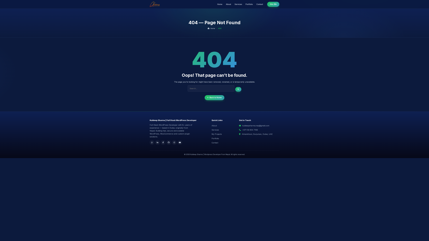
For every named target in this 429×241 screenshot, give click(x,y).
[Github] (168, 142)
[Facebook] (163, 142)
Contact (259, 4)
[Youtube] (180, 142)
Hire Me (273, 4)
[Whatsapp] (152, 142)
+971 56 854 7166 (250, 130)
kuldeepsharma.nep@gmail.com (255, 126)
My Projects (217, 134)
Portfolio (249, 4)
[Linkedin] (157, 142)
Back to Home (216, 98)
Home (219, 4)
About (228, 4)
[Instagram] (174, 142)
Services (238, 4)
